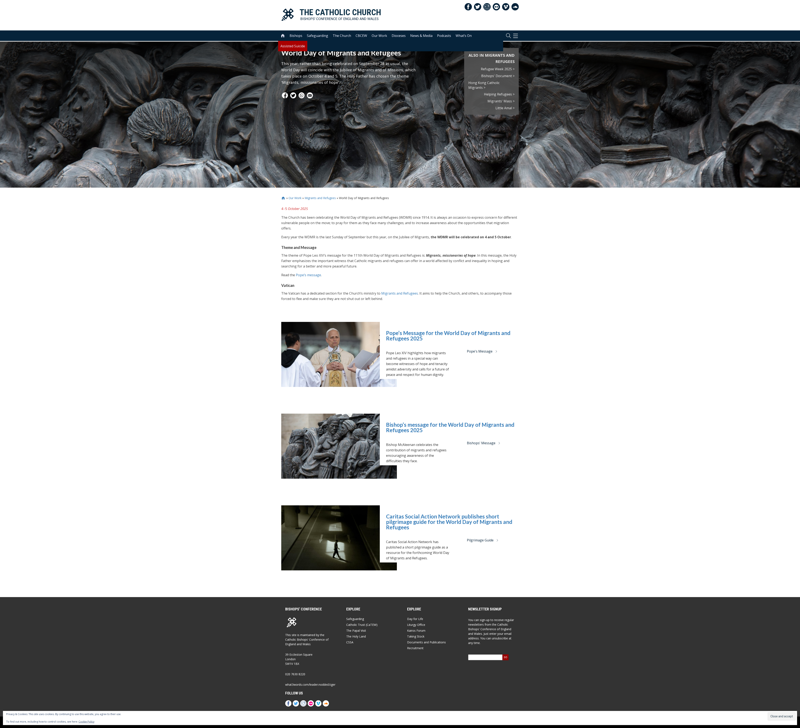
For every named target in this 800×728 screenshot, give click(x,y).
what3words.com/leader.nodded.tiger (310, 685)
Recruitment (415, 648)
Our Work (379, 35)
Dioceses (399, 35)
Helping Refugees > (499, 94)
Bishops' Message (481, 443)
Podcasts (444, 35)
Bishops (296, 35)
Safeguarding (317, 35)
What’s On (464, 35)
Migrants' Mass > (501, 101)
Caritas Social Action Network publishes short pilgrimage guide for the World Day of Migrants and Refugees (449, 522)
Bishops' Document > (498, 76)
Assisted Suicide (292, 46)
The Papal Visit (356, 631)
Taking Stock (415, 636)
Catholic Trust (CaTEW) (362, 625)
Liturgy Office (416, 625)
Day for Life (415, 619)
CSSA (349, 642)
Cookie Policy (86, 721)
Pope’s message (308, 275)
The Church (342, 35)
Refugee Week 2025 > (498, 69)
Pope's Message (479, 351)
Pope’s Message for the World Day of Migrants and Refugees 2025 (448, 335)
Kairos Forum (416, 631)
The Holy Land (356, 636)
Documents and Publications (426, 642)
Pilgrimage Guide (480, 540)
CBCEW (361, 35)
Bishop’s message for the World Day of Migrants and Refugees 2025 (450, 427)
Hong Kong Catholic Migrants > (484, 85)
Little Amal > (505, 108)
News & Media (421, 35)
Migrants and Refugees (320, 198)
